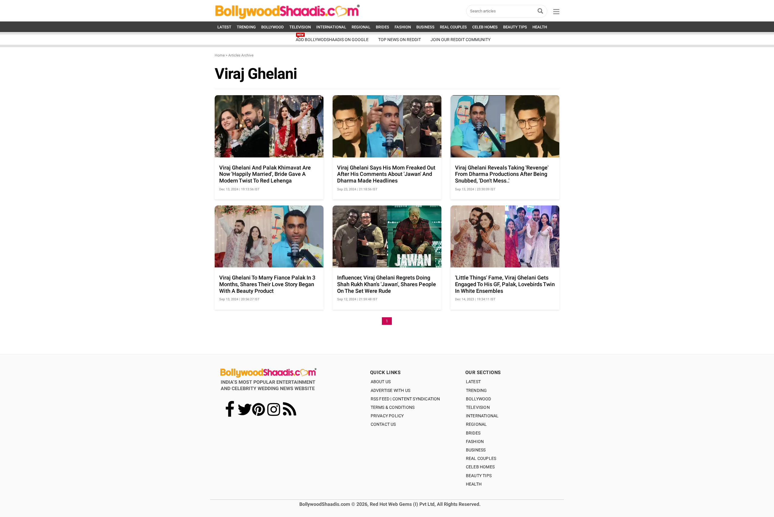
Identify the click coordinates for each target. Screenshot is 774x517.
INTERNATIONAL (331, 27)
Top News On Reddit (399, 39)
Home (220, 55)
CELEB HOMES (485, 27)
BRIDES (382, 27)
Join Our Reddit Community (460, 39)
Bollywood (478, 398)
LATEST (224, 27)
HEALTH (539, 27)
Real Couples (481, 458)
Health (474, 484)
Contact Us (383, 424)
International (482, 415)
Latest (473, 381)
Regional (476, 424)
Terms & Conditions (393, 407)
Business (476, 450)
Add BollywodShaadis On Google (332, 39)
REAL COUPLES (453, 27)
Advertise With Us (390, 390)
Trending (476, 390)
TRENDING (246, 27)
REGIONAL (361, 27)
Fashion (475, 441)
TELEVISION (300, 27)
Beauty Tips (479, 475)
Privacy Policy (387, 415)
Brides (473, 433)
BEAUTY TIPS (515, 27)
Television (478, 407)
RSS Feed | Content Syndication (405, 398)
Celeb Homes (480, 466)
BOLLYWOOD (272, 27)
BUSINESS (425, 27)
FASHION (403, 27)
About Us (381, 381)
